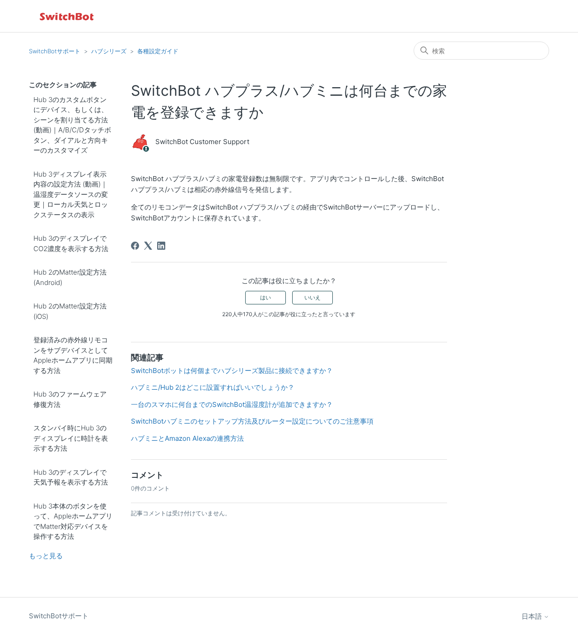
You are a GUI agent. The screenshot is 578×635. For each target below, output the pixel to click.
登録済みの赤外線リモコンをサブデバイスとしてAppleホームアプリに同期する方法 (72, 355)
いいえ (312, 297)
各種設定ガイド (157, 51)
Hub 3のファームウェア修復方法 (70, 399)
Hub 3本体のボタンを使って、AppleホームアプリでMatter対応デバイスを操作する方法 (72, 521)
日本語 (533, 616)
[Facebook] (135, 246)
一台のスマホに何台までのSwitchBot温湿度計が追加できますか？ (232, 404)
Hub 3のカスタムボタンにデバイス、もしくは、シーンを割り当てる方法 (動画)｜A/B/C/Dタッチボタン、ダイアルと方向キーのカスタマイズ (72, 125)
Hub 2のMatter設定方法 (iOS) (70, 311)
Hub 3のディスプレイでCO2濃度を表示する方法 (70, 243)
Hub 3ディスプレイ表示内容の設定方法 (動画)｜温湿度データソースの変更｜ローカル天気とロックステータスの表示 (70, 194)
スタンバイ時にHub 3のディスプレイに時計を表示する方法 (70, 438)
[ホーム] (67, 16)
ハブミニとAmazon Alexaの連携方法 (187, 438)
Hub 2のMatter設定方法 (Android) (70, 277)
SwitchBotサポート (54, 51)
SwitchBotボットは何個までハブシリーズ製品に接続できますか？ (232, 370)
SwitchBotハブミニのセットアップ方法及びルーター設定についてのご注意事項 (252, 421)
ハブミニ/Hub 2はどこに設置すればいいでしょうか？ (212, 387)
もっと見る (46, 555)
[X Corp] (148, 246)
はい (265, 297)
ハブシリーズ (108, 51)
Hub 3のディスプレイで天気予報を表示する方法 (70, 477)
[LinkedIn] (161, 246)
